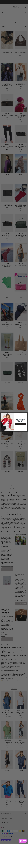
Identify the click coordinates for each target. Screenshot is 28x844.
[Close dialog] (26, 414)
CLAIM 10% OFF (20, 423)
